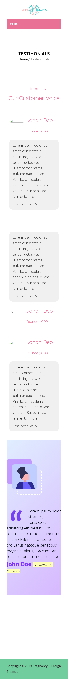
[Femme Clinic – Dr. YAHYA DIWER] (34, 9)
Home (23, 59)
